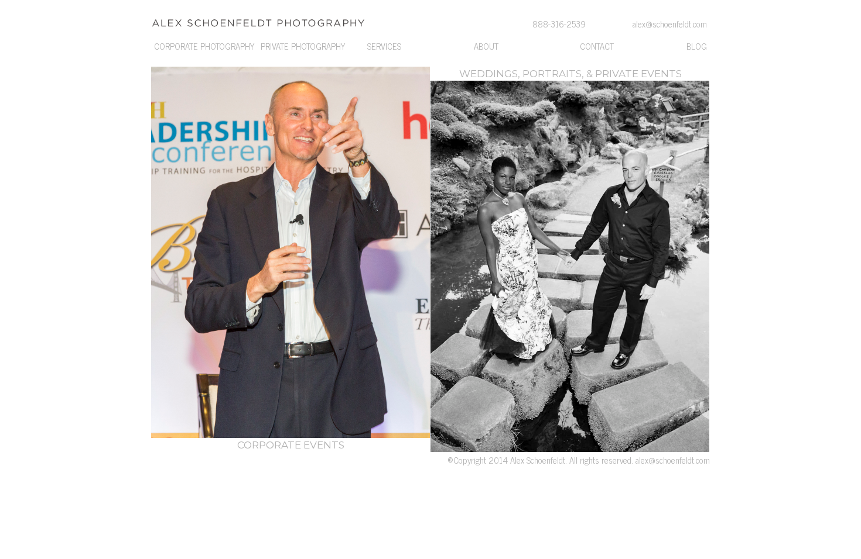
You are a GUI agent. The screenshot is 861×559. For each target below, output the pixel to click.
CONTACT (597, 46)
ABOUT (486, 46)
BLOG (696, 46)
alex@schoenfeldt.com (673, 460)
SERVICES (384, 46)
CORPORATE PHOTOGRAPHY (204, 46)
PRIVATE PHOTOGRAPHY (303, 46)
